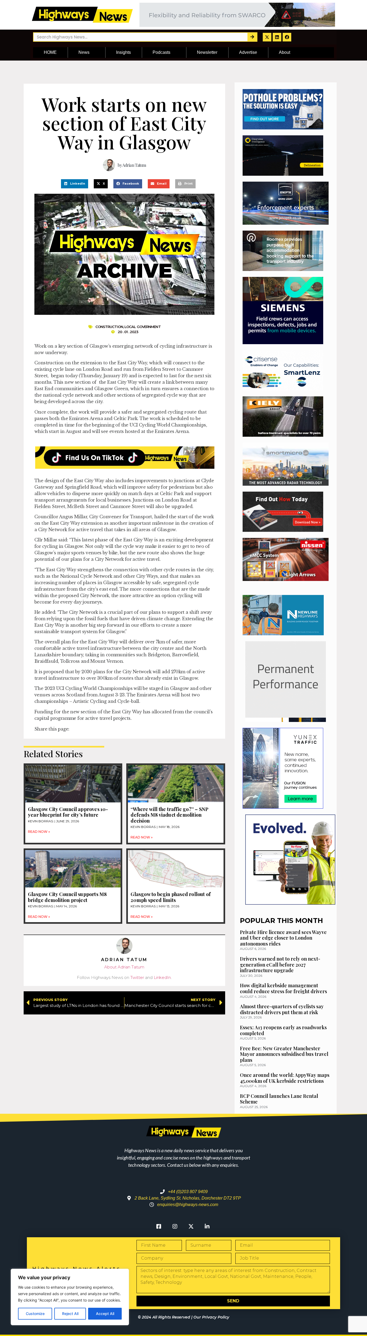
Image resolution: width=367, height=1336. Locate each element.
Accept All (105, 1313)
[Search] (252, 37)
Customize (35, 1313)
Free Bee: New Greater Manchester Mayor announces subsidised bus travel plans (284, 1054)
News (83, 52)
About (284, 52)
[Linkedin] (277, 37)
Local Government (142, 327)
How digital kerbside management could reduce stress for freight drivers (283, 988)
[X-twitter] (267, 37)
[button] (74, 183)
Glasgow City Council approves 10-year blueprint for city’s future (68, 812)
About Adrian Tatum (124, 967)
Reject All (70, 1313)
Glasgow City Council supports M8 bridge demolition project (67, 897)
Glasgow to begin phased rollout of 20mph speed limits (171, 897)
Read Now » (39, 832)
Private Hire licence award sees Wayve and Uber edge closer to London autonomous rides (283, 938)
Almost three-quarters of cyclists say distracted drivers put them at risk (282, 1009)
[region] (70, 1297)
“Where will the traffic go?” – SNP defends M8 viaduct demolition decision (169, 815)
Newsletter (207, 52)
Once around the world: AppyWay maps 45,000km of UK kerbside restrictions (284, 1078)
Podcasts (161, 52)
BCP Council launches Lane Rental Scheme (279, 1099)
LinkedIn (162, 977)
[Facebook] (287, 37)
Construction (109, 327)
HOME (50, 52)
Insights (123, 52)
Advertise (248, 52)
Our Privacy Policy (211, 1317)
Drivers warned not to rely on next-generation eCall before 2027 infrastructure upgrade (280, 965)
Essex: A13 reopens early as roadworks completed (283, 1030)
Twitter (137, 977)
